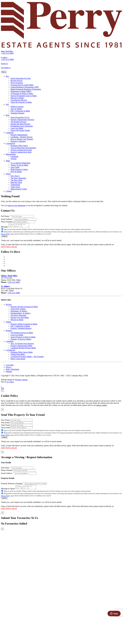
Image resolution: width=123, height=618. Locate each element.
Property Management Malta (21, 346)
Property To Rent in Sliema (21, 339)
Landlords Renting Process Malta (23, 348)
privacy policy (101, 405)
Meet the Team (16, 182)
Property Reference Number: (12, 483)
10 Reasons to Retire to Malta (22, 94)
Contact (9, 191)
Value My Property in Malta (21, 102)
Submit (4, 236)
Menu (4, 72)
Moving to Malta (17, 320)
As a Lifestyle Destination (20, 163)
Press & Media (16, 172)
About (8, 174)
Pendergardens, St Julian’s (20, 313)
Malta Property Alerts (19, 189)
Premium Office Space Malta (22, 352)
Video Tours (15, 187)
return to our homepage (16, 205)
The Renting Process (18, 122)
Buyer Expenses (17, 83)
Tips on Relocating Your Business (23, 148)
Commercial (10, 143)
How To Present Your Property (22, 343)
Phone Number (6, 222)
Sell (7, 104)
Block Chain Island (18, 359)
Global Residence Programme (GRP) (25, 87)
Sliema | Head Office (7, 51)
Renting (9, 330)
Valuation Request (17, 113)
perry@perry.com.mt (9, 247)
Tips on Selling (16, 109)
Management (11, 154)
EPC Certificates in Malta (20, 111)
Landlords (9, 133)
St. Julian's (4, 57)
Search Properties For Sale (21, 78)
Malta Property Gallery (19, 169)
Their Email (5, 428)
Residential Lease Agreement (22, 126)
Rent (7, 115)
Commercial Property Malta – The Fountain (27, 357)
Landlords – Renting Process (21, 137)
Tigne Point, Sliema (18, 309)
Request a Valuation (18, 141)
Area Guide (15, 167)
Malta (8, 161)
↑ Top (2, 387)
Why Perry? (15, 176)
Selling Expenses (17, 107)
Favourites (5, 68)
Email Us (4, 64)
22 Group (10, 382)
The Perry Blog (16, 180)
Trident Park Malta (18, 354)
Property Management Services (22, 120)
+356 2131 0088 (7, 59)
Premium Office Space (19, 146)
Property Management (19, 135)
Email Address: (7, 219)
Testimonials (15, 185)
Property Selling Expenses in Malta (24, 324)
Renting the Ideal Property (21, 124)
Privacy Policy (5, 234)
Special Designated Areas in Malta (24, 96)
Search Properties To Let (20, 117)
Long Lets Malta (17, 128)
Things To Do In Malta (19, 165)
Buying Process (16, 81)
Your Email (5, 423)
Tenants (13, 159)
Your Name (5, 420)
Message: (4, 227)
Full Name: (6, 216)
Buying (8, 304)
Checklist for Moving (19, 100)
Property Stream (21, 380)
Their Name (5, 425)
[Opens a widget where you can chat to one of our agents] (114, 614)
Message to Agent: (8, 489)
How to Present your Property (22, 139)
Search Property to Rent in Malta (23, 337)
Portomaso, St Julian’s (19, 311)
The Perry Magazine (18, 178)
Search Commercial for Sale (21, 150)
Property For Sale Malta (20, 317)
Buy (7, 76)
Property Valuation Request (21, 328)
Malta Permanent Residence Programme (26, 89)
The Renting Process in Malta (22, 333)
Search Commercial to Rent (21, 152)
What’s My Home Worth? (20, 130)
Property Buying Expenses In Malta (24, 307)
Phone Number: (7, 470)
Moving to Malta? (17, 98)
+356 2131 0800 (7, 53)
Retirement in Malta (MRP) (21, 91)
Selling (8, 322)
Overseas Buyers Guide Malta (22, 85)
